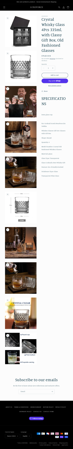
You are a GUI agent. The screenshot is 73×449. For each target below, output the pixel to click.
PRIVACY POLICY (60, 407)
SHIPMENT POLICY (25, 411)
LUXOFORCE (24, 443)
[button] (4, 7)
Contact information (45, 445)
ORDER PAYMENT (35, 407)
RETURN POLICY (48, 407)
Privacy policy (43, 443)
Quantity (44, 64)
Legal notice (65, 445)
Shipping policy (63, 443)
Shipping (52, 58)
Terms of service (53, 443)
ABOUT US (9, 407)
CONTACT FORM (48, 411)
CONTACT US (37, 411)
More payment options (54, 85)
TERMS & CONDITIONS (21, 407)
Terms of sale (56, 445)
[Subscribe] (52, 391)
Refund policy (33, 443)
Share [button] (46, 91)
